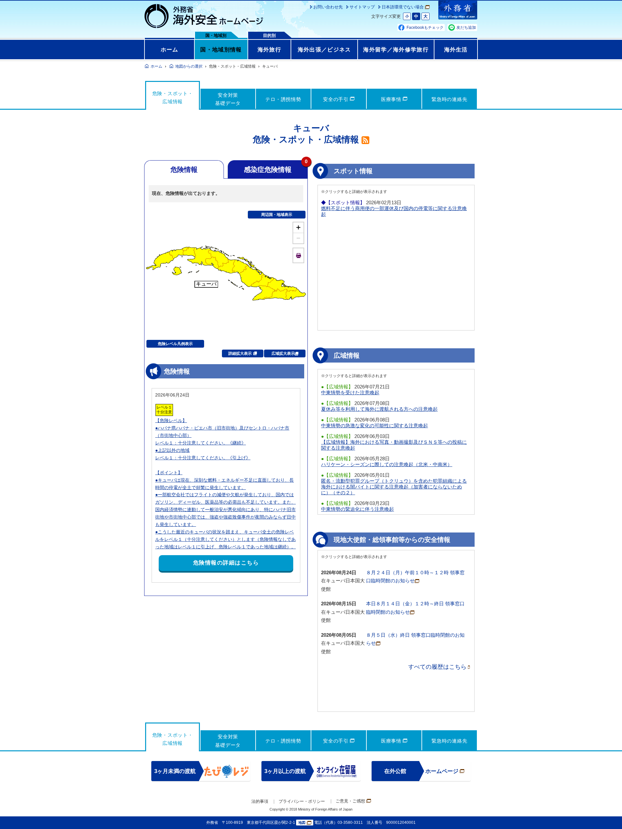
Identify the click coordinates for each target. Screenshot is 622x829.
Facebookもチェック (425, 27)
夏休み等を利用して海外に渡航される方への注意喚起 (379, 409)
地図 (301, 822)
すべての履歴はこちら (437, 667)
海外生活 (456, 49)
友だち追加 (466, 27)
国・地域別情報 (221, 49)
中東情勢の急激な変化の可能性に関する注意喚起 (374, 425)
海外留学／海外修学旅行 (396, 49)
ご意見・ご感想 (350, 801)
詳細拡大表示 (240, 353)
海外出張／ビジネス (324, 49)
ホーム (170, 49)
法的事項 (259, 801)
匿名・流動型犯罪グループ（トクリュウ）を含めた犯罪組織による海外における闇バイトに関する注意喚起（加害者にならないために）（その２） (394, 486)
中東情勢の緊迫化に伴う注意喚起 (357, 509)
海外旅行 (269, 49)
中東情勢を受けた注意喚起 (350, 392)
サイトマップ (362, 7)
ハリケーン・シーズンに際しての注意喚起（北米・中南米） (386, 464)
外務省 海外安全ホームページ (204, 16)
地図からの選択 (188, 66)
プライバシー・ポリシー (302, 801)
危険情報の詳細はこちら (226, 563)
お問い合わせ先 (328, 7)
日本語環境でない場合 (403, 7)
